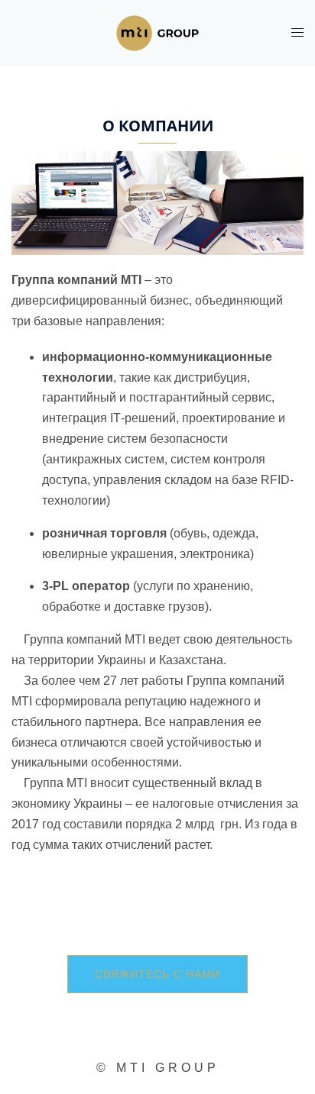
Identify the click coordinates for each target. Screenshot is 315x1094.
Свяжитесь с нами (157, 974)
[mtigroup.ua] (157, 32)
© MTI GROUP (157, 1067)
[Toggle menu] (297, 32)
